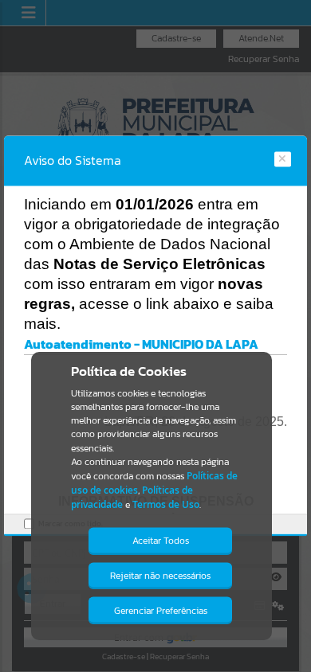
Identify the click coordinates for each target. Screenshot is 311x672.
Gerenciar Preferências (160, 611)
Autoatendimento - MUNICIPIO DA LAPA (141, 344)
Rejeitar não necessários (160, 575)
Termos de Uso (165, 504)
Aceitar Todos (160, 540)
